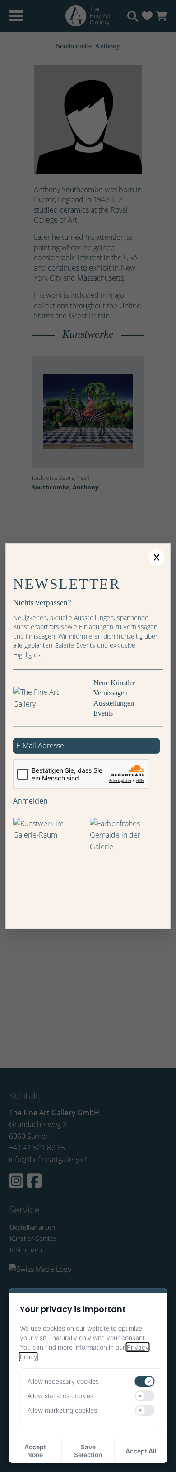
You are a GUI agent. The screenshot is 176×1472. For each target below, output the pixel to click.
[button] (156, 557)
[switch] (144, 1381)
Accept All (141, 1451)
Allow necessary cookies (63, 1381)
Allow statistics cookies (60, 1395)
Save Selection (88, 1450)
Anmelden (30, 800)
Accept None (35, 1450)
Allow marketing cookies (62, 1410)
